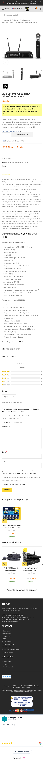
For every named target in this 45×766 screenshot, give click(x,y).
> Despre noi (6, 631)
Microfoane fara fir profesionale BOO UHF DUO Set (31, 570)
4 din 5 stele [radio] (19, 422)
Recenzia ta (6, 426)
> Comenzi (5, 664)
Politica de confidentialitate (11, 649)
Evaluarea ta (6, 423)
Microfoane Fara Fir (8, 22)
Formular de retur (8, 644)
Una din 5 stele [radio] (14, 422)
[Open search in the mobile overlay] (22, 15)
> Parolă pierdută (8, 667)
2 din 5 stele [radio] (16, 422)
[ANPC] (22, 698)
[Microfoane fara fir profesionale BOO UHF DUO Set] (31, 556)
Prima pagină (6, 20)
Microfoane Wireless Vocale (27, 22)
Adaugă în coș (22, 134)
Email (4, 461)
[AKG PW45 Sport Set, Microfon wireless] (11, 556)
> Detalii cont (6, 661)
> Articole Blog (6, 633)
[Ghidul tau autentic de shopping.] (6, 676)
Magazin (16, 20)
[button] (4, 46)
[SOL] (22, 704)
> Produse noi (6, 636)
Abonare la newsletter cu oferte (14, 484)
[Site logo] (27, 9)
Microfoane (26, 20)
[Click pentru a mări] (5, 62)
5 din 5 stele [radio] (21, 422)
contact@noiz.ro (12, 3)
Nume (4, 452)
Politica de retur (7, 641)
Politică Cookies (7, 652)
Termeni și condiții (8, 647)
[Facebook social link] (40, 8)
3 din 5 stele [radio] (18, 422)
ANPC (4, 639)
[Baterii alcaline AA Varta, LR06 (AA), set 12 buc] (11, 513)
